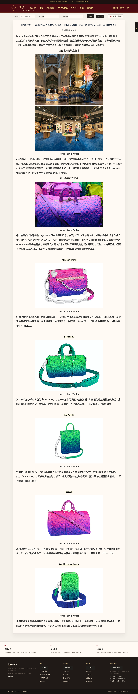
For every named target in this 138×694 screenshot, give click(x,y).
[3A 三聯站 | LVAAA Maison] (23, 8)
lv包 (114, 676)
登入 (128, 8)
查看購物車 (118, 16)
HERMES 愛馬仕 (62, 8)
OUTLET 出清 (44, 678)
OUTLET (73, 8)
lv (110, 676)
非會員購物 (66, 678)
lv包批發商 (121, 678)
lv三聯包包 (113, 678)
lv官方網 (119, 676)
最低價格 (41, 16)
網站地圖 (89, 681)
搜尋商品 (42, 681)
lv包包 (112, 681)
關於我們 (89, 671)
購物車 (122, 8)
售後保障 (66, 681)
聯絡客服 (10, 676)
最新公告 (89, 678)
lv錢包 (123, 681)
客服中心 (89, 674)
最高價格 (65, 16)
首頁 (41, 8)
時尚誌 (82, 8)
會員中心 (115, 8)
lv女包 (117, 681)
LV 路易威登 (50, 8)
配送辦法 (66, 674)
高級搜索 (100, 16)
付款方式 (66, 671)
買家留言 (90, 8)
